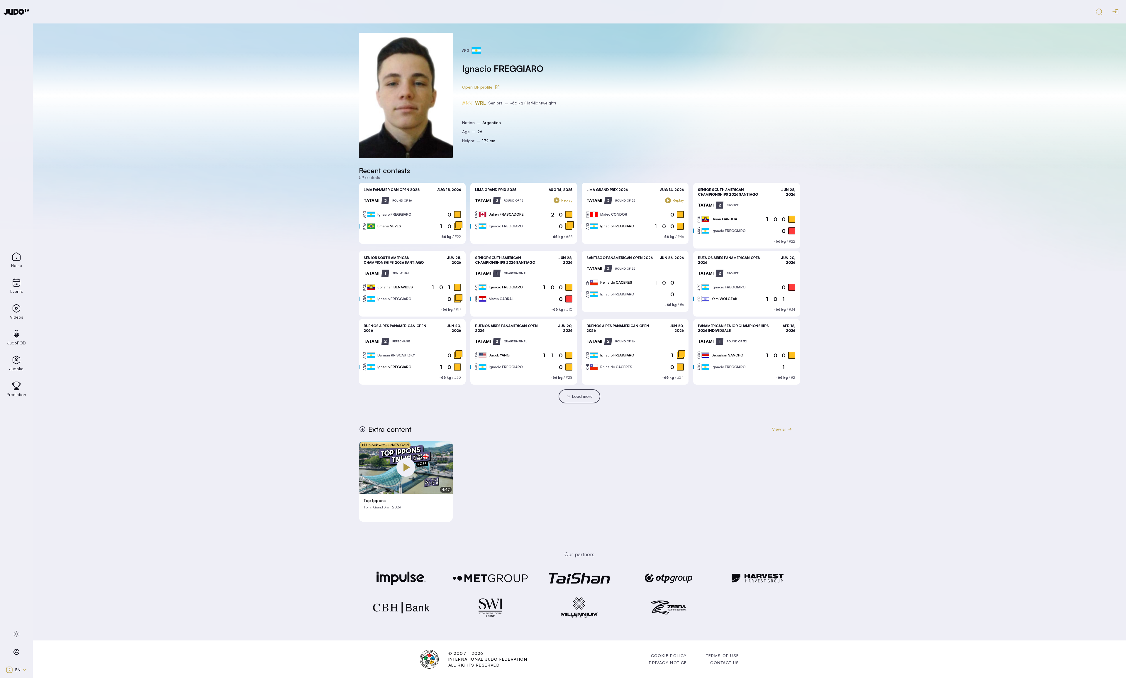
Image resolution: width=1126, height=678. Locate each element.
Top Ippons (375, 500)
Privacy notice (668, 662)
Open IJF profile (477, 86)
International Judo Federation (488, 659)
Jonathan (395, 287)
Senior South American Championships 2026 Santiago (728, 192)
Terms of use (722, 655)
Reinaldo (616, 282)
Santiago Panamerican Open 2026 (619, 258)
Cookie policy (669, 655)
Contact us (724, 662)
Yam (724, 299)
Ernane (389, 226)
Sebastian (727, 355)
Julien (506, 214)
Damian (396, 355)
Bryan (724, 219)
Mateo (613, 214)
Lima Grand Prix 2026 (495, 189)
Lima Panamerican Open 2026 (391, 189)
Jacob (499, 355)
